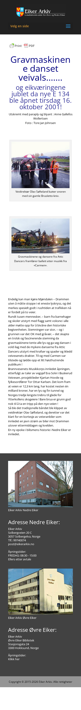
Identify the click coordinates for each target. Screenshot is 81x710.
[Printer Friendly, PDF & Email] (22, 48)
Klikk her (14, 659)
